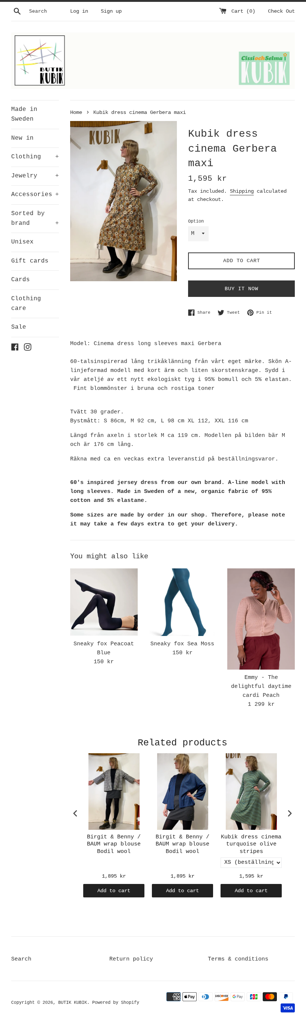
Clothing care (26, 303)
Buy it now (241, 289)
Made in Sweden (24, 114)
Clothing (35, 156)
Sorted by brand (35, 218)
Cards (20, 279)
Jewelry (35, 176)
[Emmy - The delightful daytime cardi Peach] (261, 619)
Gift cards (30, 261)
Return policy (131, 959)
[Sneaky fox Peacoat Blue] (104, 602)
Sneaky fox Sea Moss (182, 644)
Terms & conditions (238, 959)
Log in (79, 11)
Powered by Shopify (115, 1002)
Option (196, 221)
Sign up (111, 11)
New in (22, 138)
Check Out (281, 11)
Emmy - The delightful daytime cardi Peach (261, 686)
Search (21, 959)
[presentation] (75, 813)
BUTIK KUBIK (72, 1002)
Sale (18, 327)
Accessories (35, 194)
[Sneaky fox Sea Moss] (182, 602)
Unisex (22, 242)
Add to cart (113, 891)
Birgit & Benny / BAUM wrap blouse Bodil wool (114, 844)
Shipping (242, 191)
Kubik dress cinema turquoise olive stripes (251, 844)
